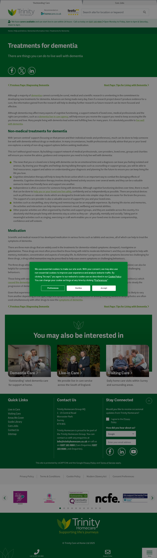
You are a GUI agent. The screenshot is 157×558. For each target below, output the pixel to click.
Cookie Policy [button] (114, 276)
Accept (104, 288)
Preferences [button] (101, 280)
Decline (78, 288)
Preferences (53, 288)
